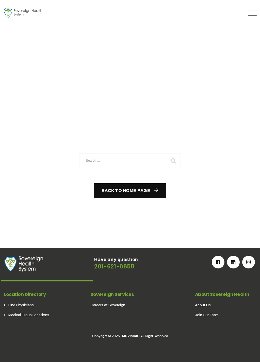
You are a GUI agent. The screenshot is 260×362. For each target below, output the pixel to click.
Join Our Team (207, 315)
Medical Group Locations (28, 315)
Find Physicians (21, 305)
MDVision (130, 336)
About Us (203, 305)
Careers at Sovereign (107, 305)
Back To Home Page (126, 190)
